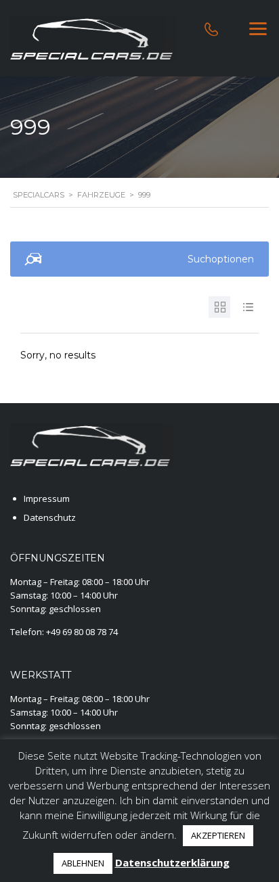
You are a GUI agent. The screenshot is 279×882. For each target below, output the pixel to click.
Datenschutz (50, 517)
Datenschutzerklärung (172, 862)
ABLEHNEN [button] (83, 863)
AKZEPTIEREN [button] (218, 835)
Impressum (47, 498)
